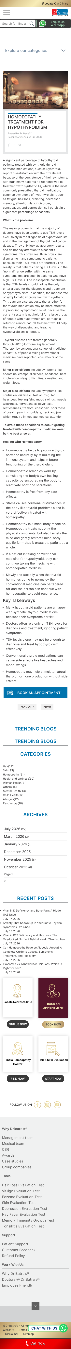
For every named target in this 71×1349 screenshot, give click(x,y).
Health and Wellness (16, 778)
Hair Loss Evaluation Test (23, 1185)
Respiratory (10, 803)
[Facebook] (9, 145)
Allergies (8, 799)
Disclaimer (11, 1333)
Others (7, 786)
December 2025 (17, 852)
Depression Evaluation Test (24, 1209)
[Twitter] (19, 145)
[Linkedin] (14, 145)
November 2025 (17, 859)
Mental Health (12, 791)
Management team (18, 1138)
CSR (5, 1149)
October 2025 (15, 867)
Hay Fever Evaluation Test (23, 1214)
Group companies (16, 1167)
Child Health (11, 795)
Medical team (13, 1144)
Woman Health (12, 782)
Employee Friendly (17, 1285)
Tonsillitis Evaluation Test (23, 1226)
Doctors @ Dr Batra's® (21, 1279)
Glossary (8, 1329)
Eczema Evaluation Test (22, 1197)
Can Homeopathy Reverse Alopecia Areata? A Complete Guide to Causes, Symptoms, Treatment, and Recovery (32, 951)
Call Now (37, 1343)
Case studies (12, 1161)
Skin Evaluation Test (19, 1203)
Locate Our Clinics (56, 3)
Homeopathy (11, 774)
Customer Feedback (19, 1250)
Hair (5, 766)
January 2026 (15, 844)
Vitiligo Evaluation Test (21, 1191)
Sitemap (28, 1333)
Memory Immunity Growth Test (28, 1220)
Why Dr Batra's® (15, 1273)
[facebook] (37, 1104)
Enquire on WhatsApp (58, 23)
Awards (8, 1155)
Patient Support (15, 1244)
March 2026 (14, 836)
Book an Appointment (39, 693)
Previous (27, 707)
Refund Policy (13, 1256)
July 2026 (12, 829)
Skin (5, 770)
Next (47, 707)
